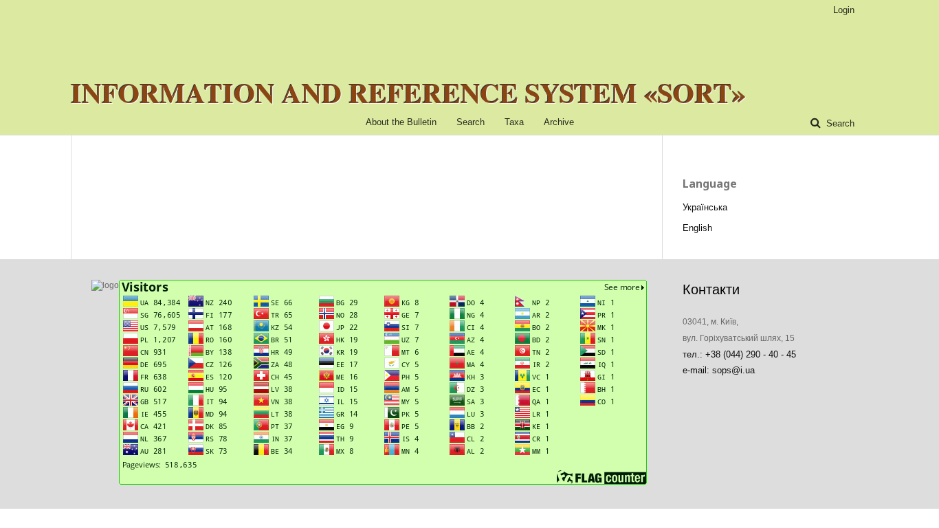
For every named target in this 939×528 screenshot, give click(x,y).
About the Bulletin (401, 122)
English (697, 228)
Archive (559, 122)
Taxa (514, 122)
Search (470, 122)
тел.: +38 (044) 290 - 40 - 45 (739, 354)
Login (843, 10)
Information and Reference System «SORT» (408, 93)
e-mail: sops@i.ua (719, 370)
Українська (705, 207)
